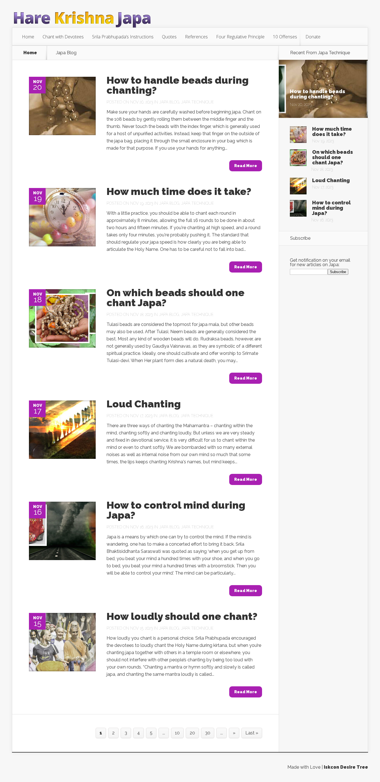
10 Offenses (285, 37)
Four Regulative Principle (240, 37)
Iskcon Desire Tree (346, 767)
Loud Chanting (144, 404)
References (196, 37)
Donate (312, 37)
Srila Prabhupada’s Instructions (123, 37)
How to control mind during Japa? (176, 510)
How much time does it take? (179, 191)
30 (207, 733)
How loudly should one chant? (182, 616)
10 (177, 733)
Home (28, 37)
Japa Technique (197, 102)
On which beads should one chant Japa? (176, 297)
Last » (251, 733)
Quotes (169, 37)
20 (192, 733)
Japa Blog (169, 102)
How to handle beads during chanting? (178, 85)
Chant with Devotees (63, 37)
